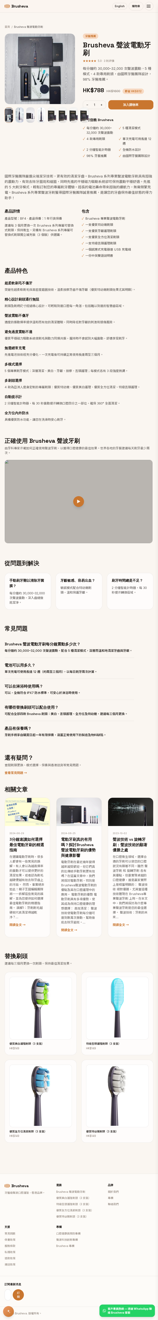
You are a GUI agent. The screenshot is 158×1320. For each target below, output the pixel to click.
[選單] (149, 6)
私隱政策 (10, 1252)
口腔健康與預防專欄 (68, 1233)
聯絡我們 (113, 1204)
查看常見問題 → (16, 773)
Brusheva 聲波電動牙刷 (70, 1191)
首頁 (7, 26)
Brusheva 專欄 (65, 1245)
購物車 (136, 6)
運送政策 (10, 1264)
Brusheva (19, 6)
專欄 (110, 1198)
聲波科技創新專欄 (67, 1239)
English (120, 6)
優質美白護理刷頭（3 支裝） (73, 1198)
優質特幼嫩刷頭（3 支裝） (72, 1216)
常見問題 (10, 1233)
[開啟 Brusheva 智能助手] (8, 1311)
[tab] (9, 115)
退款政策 (10, 1258)
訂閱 (18, 1294)
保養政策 (10, 1239)
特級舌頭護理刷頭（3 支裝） (73, 1204)
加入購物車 (131, 105)
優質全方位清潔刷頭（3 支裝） (75, 1210)
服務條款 (10, 1245)
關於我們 (113, 1191)
